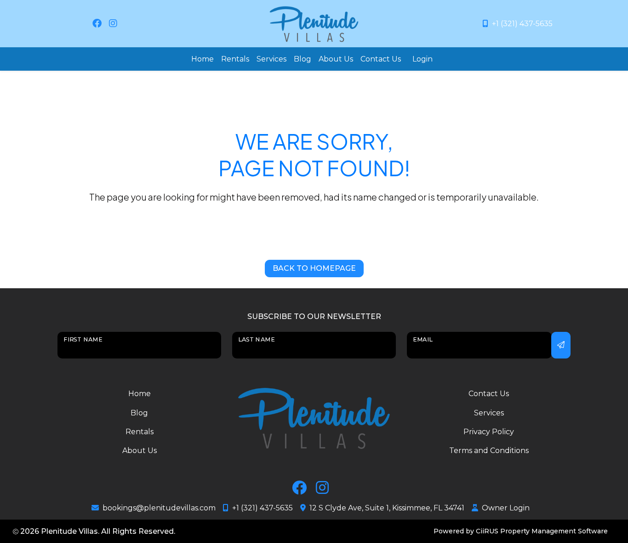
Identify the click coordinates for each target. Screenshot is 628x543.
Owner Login (506, 508)
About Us (336, 59)
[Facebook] (97, 23)
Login (422, 59)
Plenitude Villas (69, 531)
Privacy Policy (488, 431)
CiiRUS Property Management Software (542, 531)
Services (271, 59)
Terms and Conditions (489, 450)
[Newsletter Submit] (561, 345)
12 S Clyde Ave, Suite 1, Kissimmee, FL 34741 (386, 508)
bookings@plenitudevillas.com (159, 508)
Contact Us (380, 59)
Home (202, 59)
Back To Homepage (314, 268)
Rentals (235, 59)
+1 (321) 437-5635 (522, 23)
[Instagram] (113, 23)
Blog (302, 59)
